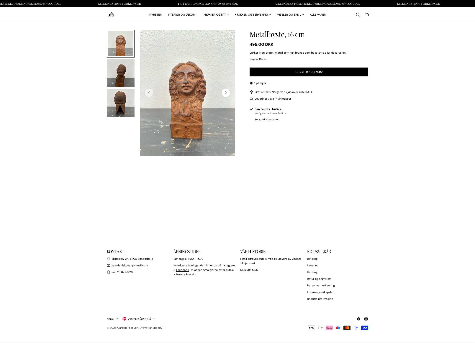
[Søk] (358, 14)
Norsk (110, 319)
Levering (312, 265)
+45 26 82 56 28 (122, 272)
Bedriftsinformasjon (320, 299)
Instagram (228, 265)
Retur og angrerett (319, 279)
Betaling (312, 259)
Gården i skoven (127, 328)
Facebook (182, 270)
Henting (312, 272)
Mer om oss (249, 270)
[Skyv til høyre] (225, 92)
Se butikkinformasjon (267, 119)
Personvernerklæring (321, 285)
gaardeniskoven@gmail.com (130, 265)
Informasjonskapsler (320, 292)
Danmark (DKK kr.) (139, 319)
